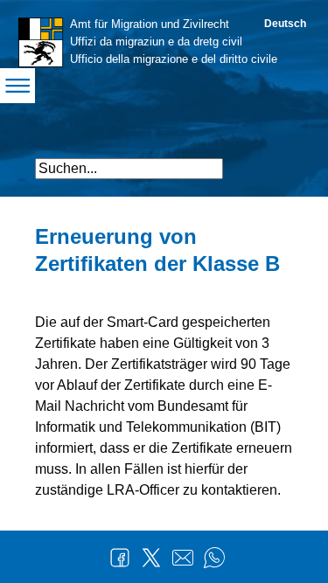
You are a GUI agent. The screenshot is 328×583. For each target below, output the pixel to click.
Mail (183, 558)
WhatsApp (214, 558)
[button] (277, 161)
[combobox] (129, 168)
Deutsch (285, 23)
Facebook (120, 558)
